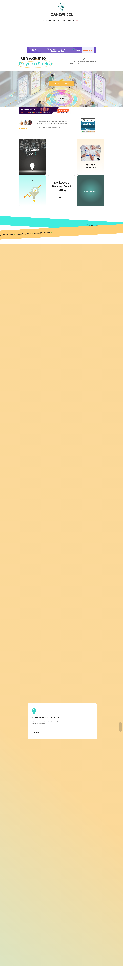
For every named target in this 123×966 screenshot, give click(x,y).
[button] (73, 20)
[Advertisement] (61, 33)
